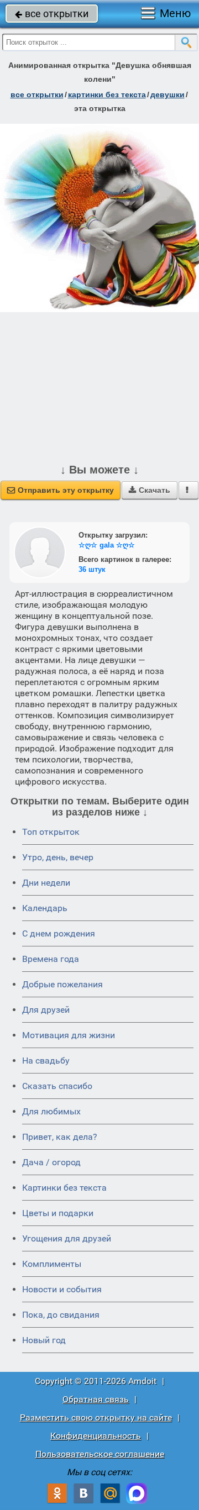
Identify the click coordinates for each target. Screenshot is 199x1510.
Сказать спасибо (57, 1086)
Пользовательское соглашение (99, 1454)
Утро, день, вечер (57, 857)
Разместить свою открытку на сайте (96, 1417)
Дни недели (46, 882)
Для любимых (51, 1111)
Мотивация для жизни (68, 1035)
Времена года (50, 959)
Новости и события (62, 1289)
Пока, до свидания (61, 1314)
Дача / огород (51, 1162)
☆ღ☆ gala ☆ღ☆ (106, 545)
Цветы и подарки (57, 1213)
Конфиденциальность (95, 1435)
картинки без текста (107, 94)
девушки (167, 94)
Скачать (149, 490)
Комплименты (51, 1264)
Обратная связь (95, 1399)
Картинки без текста (64, 1187)
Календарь (44, 908)
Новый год (44, 1340)
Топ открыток (51, 832)
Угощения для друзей (66, 1238)
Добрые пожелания (62, 984)
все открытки (51, 13)
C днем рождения (58, 933)
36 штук (92, 569)
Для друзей (46, 1009)
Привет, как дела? (59, 1137)
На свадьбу (46, 1060)
